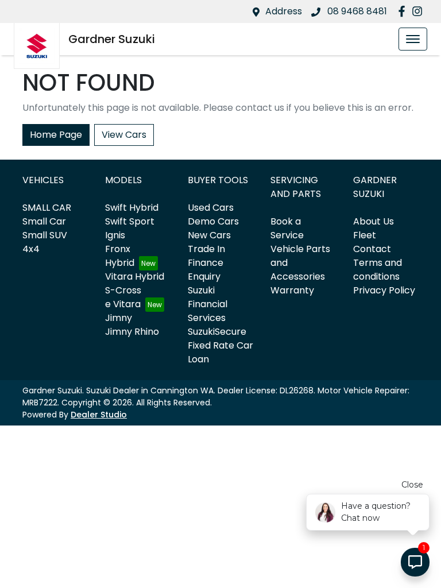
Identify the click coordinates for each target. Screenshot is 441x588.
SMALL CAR (46, 207)
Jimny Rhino (132, 331)
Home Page (56, 134)
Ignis (115, 235)
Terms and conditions (377, 269)
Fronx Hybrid (119, 255)
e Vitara (123, 304)
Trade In (206, 249)
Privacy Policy (384, 290)
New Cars (209, 235)
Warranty (292, 290)
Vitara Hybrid (134, 276)
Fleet (364, 235)
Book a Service (287, 228)
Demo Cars (213, 221)
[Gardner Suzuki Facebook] (404, 11)
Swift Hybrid (131, 207)
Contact (372, 249)
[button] (413, 39)
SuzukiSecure (217, 331)
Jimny (118, 317)
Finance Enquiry (205, 269)
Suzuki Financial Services (207, 304)
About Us (373, 221)
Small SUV (44, 235)
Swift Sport (129, 221)
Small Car (44, 221)
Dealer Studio (99, 414)
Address (283, 11)
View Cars (124, 134)
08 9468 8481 (356, 11)
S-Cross (123, 290)
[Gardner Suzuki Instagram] (419, 11)
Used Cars (211, 207)
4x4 (31, 249)
